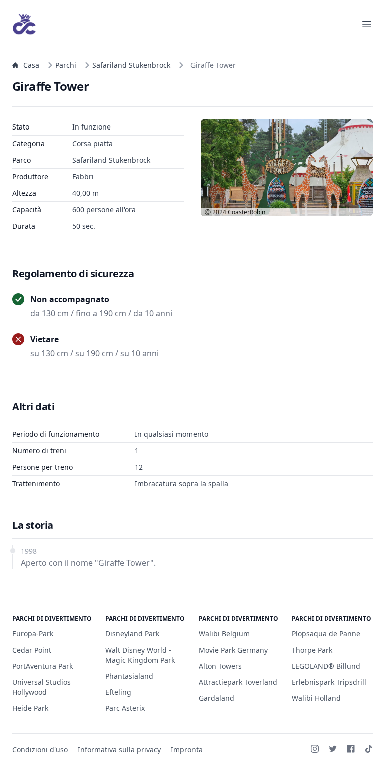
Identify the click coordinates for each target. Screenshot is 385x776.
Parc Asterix (125, 708)
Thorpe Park (312, 650)
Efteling (118, 692)
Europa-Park (32, 633)
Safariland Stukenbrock (131, 65)
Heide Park (30, 708)
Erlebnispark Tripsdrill (329, 682)
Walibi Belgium (224, 633)
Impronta (187, 749)
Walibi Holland (316, 698)
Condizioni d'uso (40, 749)
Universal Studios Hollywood (41, 687)
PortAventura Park (42, 666)
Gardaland (216, 698)
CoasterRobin (246, 212)
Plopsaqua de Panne (326, 633)
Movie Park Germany (233, 650)
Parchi (65, 65)
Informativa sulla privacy (119, 749)
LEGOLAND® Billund (326, 666)
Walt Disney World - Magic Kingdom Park (140, 655)
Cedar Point (31, 650)
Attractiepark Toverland (238, 682)
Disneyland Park (132, 633)
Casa (31, 65)
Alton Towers (220, 666)
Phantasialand (129, 676)
